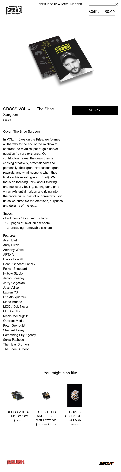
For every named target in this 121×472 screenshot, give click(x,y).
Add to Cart (95, 110)
